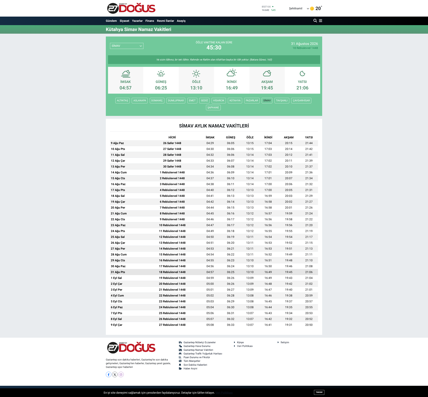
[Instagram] (121, 374)
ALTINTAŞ (122, 100)
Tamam (319, 392)
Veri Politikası (245, 346)
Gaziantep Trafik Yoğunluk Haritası (203, 353)
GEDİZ (204, 100)
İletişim (285, 342)
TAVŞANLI (282, 100)
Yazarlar (137, 20)
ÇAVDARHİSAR (301, 100)
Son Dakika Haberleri (195, 364)
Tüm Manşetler (192, 360)
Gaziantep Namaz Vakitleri (198, 349)
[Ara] (315, 20)
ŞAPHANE (213, 107)
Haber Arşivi (190, 368)
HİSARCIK (218, 100)
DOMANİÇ (157, 100)
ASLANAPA (139, 100)
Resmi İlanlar (165, 20)
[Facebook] (108, 374)
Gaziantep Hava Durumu (197, 346)
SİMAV (267, 100)
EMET (192, 100)
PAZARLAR (252, 100)
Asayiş (181, 20)
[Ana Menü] (320, 20)
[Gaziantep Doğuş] (131, 8)
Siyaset (124, 20)
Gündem (111, 20)
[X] (115, 374)
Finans (149, 20)
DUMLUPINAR (176, 100)
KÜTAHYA (235, 100)
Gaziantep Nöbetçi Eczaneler (200, 342)
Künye (240, 342)
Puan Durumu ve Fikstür (197, 357)
